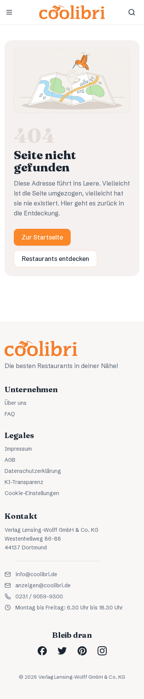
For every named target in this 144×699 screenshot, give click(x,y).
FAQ (10, 414)
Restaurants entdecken (55, 258)
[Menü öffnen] (9, 12)
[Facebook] (42, 650)
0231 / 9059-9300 (39, 596)
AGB (10, 459)
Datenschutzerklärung (33, 471)
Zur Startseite (42, 237)
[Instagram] (102, 650)
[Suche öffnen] (131, 12)
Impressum (18, 448)
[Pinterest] (82, 650)
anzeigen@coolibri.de (43, 585)
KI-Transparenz (24, 482)
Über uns (15, 402)
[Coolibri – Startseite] (71, 12)
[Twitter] (62, 650)
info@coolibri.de (36, 574)
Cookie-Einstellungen (32, 493)
